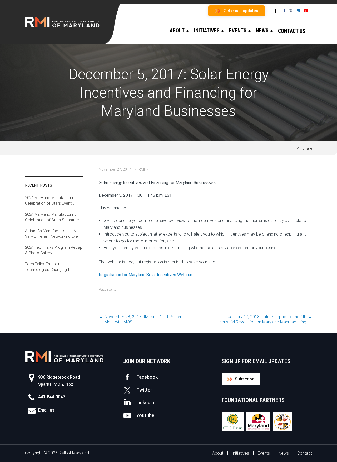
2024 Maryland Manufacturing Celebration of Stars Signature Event (52, 217)
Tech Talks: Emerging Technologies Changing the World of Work (49, 267)
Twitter (144, 390)
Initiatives (240, 453)
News (283, 453)
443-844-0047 (51, 396)
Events (263, 453)
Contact (304, 453)
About (217, 453)
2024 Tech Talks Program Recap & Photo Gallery (53, 250)
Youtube (145, 415)
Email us (46, 410)
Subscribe (244, 379)
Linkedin (145, 402)
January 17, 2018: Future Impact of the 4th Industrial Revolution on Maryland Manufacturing (262, 319)
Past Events (107, 289)
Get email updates (241, 10)
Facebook (147, 377)
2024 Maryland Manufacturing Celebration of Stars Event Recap (51, 200)
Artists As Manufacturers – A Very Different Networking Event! (53, 234)
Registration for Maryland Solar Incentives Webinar (145, 274)
